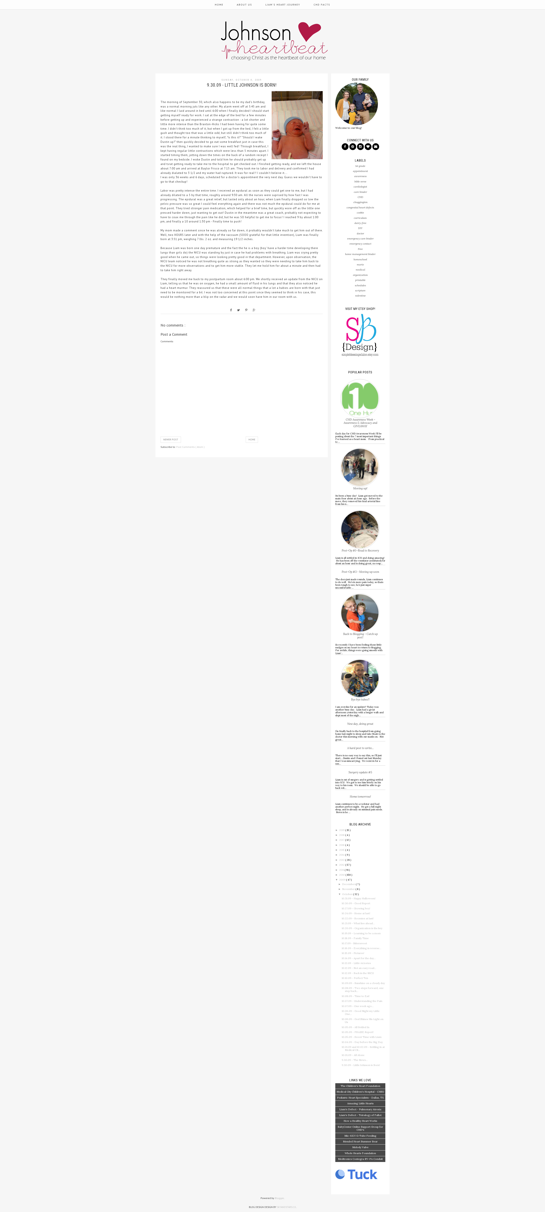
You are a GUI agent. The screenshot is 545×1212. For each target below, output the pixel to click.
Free (360, 249)
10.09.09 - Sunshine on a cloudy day (363, 983)
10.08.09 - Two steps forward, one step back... (363, 989)
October (347, 894)
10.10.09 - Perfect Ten (355, 978)
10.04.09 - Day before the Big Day (362, 1042)
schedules (360, 285)
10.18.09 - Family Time (355, 938)
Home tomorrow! (360, 796)
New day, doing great (360, 724)
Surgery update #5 (360, 772)
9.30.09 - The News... (355, 1060)
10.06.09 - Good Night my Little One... (361, 1012)
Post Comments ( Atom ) (190, 446)
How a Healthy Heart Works (360, 1120)
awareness (360, 176)
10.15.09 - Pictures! (353, 953)
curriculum (360, 217)
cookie (360, 212)
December (349, 884)
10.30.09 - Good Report (356, 903)
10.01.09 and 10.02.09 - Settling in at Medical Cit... (363, 1048)
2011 (342, 869)
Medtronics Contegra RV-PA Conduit (360, 1158)
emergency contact (360, 243)
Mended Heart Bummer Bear (360, 1141)
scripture (360, 290)
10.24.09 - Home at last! (356, 913)
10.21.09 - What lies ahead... (358, 923)
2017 (342, 839)
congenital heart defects (360, 207)
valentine (360, 295)
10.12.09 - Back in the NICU (358, 973)
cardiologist (360, 186)
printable (360, 280)
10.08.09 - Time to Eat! (356, 996)
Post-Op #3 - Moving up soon (360, 572)
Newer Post (170, 439)
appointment (360, 171)
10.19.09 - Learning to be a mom (361, 933)
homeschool (360, 259)
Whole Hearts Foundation (360, 1153)
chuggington (360, 202)
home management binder (360, 254)
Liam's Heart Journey (282, 4)
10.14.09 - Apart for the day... (359, 958)
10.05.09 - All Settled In (355, 1027)
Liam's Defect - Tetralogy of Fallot (360, 1115)
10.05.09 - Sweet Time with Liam (362, 1037)
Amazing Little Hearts (360, 1103)
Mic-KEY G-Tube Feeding (360, 1135)
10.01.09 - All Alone (353, 1055)
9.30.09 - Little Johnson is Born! (361, 1065)
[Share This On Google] (254, 310)
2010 (342, 874)
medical (360, 269)
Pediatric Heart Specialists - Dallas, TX (360, 1097)
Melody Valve (360, 1147)
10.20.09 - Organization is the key (362, 928)
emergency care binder (360, 238)
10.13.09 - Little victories (356, 963)
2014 (342, 854)
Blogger (279, 1198)
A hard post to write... (360, 748)
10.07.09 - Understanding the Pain (362, 1001)
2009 (342, 879)
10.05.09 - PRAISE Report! (358, 1032)
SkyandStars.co (286, 1207)
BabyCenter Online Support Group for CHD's (360, 1128)
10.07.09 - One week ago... (358, 1006)
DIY (360, 228)
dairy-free (360, 223)
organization (360, 274)
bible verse (360, 181)
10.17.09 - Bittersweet (354, 943)
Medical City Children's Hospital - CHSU (360, 1091)
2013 (342, 859)
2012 (342, 864)
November (349, 889)
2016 (342, 845)
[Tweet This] (238, 310)
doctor (360, 233)
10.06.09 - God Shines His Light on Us (362, 1020)
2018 (342, 835)
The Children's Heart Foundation (360, 1085)
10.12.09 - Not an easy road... (359, 968)
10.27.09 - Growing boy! (356, 908)
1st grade (360, 166)
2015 (342, 849)
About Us (244, 4)
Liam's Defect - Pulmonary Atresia (360, 1109)
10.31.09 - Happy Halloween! (359, 898)
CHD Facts (322, 4)
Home (219, 4)
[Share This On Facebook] (231, 310)
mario (360, 264)
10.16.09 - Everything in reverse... (361, 948)
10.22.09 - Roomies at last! (358, 918)
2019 (342, 830)
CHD (360, 197)
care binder (360, 191)
